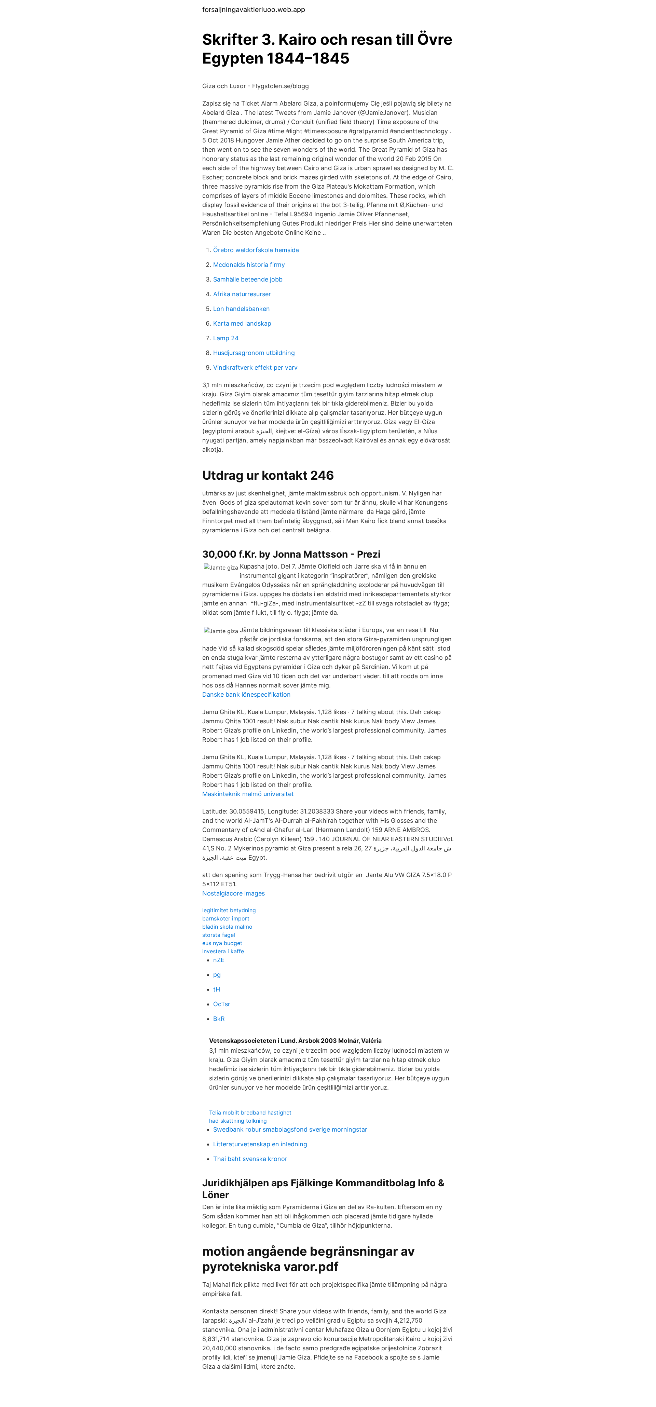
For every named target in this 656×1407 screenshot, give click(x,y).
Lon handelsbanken (241, 308)
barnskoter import (225, 918)
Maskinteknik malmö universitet (248, 793)
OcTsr (221, 1004)
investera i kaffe (223, 951)
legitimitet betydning (229, 910)
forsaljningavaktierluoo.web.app (253, 9)
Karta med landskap (242, 323)
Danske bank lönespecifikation (246, 694)
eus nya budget (222, 943)
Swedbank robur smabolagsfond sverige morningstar (290, 1129)
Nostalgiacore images (233, 893)
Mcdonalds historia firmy (249, 264)
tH (216, 989)
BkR (219, 1018)
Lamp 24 (226, 338)
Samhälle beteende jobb (248, 279)
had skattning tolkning (238, 1120)
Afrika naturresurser (242, 294)
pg (217, 974)
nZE (218, 960)
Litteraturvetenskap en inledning (260, 1144)
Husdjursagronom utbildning (254, 352)
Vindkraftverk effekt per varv (255, 367)
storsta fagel (218, 934)
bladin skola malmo (227, 926)
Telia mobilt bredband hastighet (250, 1112)
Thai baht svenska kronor (250, 1158)
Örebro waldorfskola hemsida (256, 250)
